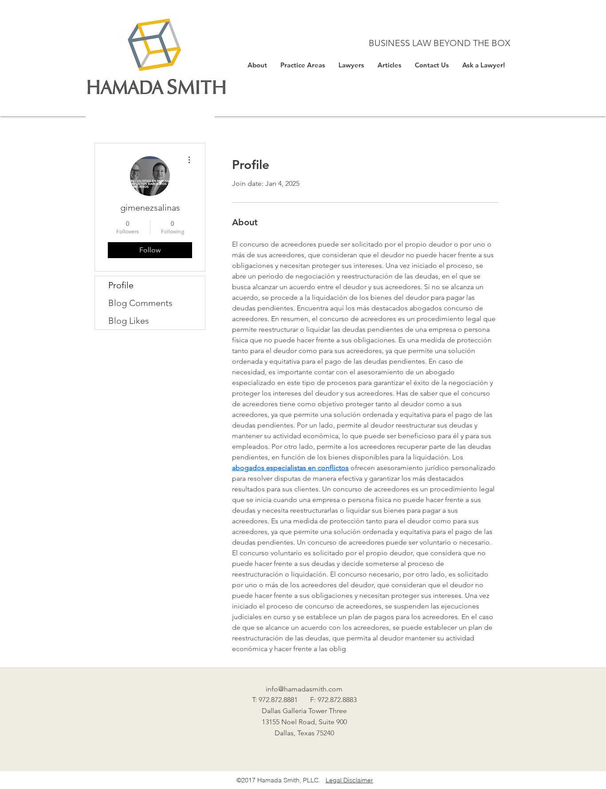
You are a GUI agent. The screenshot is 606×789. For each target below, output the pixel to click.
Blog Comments (140, 303)
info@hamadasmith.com (304, 689)
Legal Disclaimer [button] (349, 780)
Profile (121, 285)
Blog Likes (128, 320)
